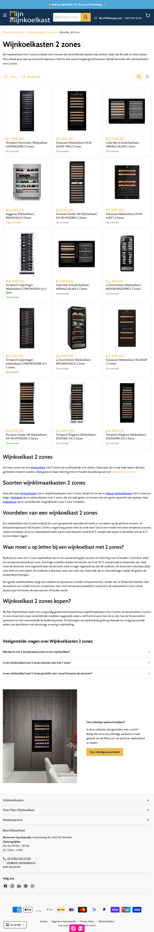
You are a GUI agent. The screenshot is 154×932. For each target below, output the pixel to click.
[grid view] (139, 77)
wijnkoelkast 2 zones (124, 472)
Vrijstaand (16, 497)
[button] (15, 925)
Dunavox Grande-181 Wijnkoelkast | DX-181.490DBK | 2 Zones (76, 215)
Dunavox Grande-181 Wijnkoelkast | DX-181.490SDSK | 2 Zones (26, 436)
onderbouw (9, 502)
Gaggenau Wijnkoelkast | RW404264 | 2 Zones (20, 215)
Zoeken (44, 921)
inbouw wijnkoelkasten (119, 493)
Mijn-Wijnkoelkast (13, 32)
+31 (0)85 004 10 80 (19, 858)
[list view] (147, 77)
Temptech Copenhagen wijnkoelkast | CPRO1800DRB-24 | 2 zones (26, 363)
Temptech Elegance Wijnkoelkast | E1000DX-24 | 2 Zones (76, 436)
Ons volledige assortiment (105, 752)
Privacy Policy (87, 921)
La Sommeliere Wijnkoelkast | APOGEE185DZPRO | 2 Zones (123, 286)
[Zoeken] (86, 17)
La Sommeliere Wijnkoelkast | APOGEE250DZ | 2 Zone (73, 361)
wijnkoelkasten (28, 493)
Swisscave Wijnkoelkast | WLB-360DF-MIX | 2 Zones (74, 144)
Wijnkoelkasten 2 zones (42, 32)
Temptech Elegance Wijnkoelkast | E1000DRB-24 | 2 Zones (126, 436)
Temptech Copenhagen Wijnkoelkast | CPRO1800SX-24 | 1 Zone (26, 288)
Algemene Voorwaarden (64, 921)
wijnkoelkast (38, 467)
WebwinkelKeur (106, 921)
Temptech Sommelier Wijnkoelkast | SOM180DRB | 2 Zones (26, 144)
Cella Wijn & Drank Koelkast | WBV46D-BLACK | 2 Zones (72, 286)
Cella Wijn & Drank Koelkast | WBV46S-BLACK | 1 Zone (122, 144)
